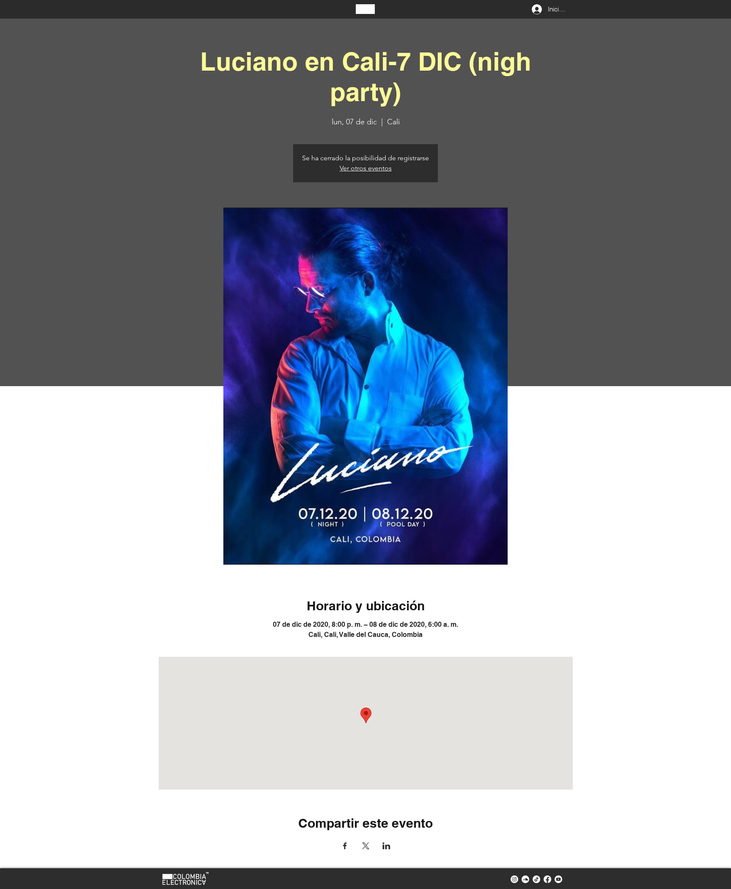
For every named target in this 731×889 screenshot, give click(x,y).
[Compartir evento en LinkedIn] (386, 845)
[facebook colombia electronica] (547, 879)
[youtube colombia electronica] (558, 879)
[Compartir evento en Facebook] (345, 845)
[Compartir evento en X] (366, 845)
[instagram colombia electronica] (514, 879)
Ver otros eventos (366, 168)
